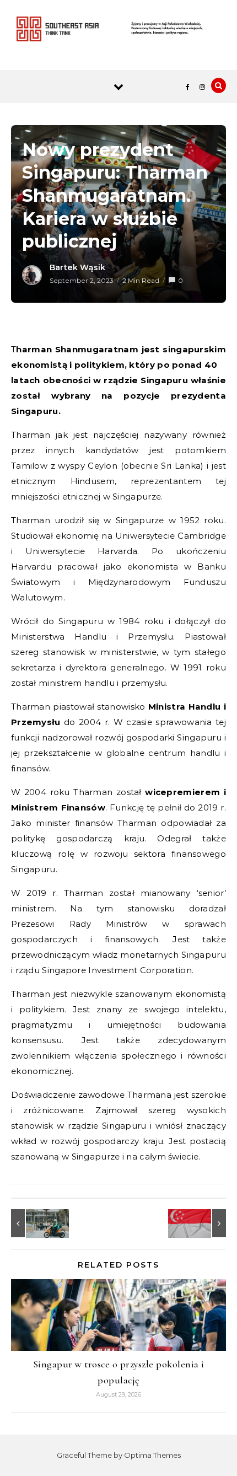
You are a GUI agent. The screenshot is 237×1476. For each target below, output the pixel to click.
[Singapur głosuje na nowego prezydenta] (201, 1223)
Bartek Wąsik (77, 267)
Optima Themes (152, 1455)
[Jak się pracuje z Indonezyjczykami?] (36, 1223)
